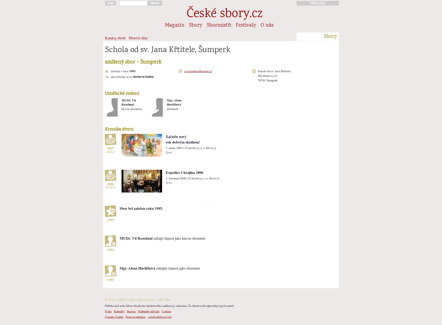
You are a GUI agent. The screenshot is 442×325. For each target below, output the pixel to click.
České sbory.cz (224, 14)
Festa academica (136, 317)
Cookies (166, 311)
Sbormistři (219, 25)
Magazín (174, 25)
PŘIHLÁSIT (318, 3)
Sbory (195, 25)
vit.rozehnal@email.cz (198, 71)
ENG (110, 3)
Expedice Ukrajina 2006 (184, 172)
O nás (267, 25)
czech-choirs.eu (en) (160, 317)
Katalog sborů (115, 37)
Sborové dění (138, 37)
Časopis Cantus (114, 317)
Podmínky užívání (148, 311)
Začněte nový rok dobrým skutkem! (183, 139)
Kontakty (119, 311)
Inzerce (131, 311)
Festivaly (246, 25)
